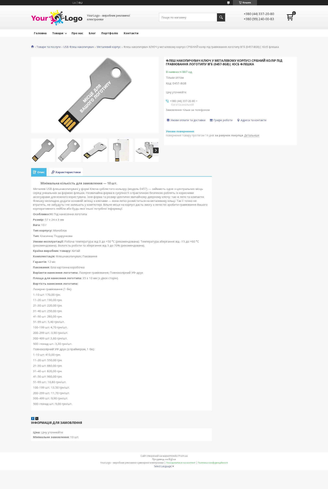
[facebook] (32, 419)
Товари (57, 33)
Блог (92, 33)
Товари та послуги (48, 47)
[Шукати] (221, 17)
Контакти (131, 33)
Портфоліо (109, 33)
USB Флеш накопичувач (78, 47)
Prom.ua (183, 455)
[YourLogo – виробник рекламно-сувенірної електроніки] (56, 17)
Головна (40, 33)
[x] (36, 419)
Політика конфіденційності (213, 462)
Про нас (77, 33)
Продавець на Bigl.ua (164, 459)
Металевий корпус (109, 47)
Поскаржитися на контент (180, 462)
